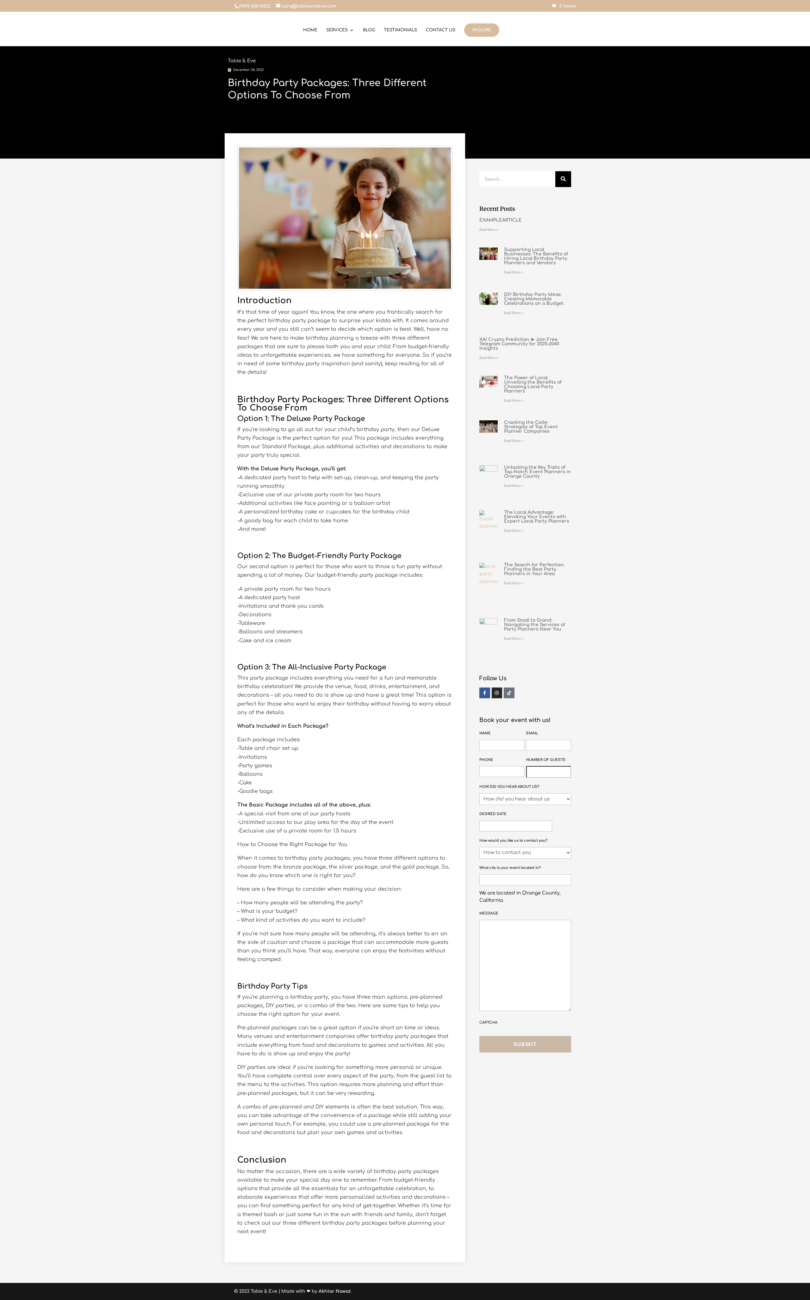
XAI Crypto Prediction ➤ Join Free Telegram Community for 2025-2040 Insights (519, 344)
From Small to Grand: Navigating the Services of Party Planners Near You (534, 624)
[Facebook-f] (484, 693)
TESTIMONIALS (400, 30)
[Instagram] (497, 693)
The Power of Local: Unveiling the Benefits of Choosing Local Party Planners (533, 384)
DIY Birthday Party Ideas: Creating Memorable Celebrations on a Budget (534, 299)
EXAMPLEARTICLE (500, 220)
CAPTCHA (488, 1023)
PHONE (486, 760)
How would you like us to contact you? (513, 840)
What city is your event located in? (510, 868)
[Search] (563, 179)
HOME (310, 30)
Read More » (488, 230)
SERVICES (337, 30)
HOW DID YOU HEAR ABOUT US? (509, 787)
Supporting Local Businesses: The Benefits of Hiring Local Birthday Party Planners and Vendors (536, 256)
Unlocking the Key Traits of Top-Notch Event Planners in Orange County (537, 472)
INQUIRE (481, 30)
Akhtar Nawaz (335, 1291)
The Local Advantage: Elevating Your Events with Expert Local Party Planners (536, 517)
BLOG (369, 30)
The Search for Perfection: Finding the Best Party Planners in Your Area (534, 569)
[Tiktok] (509, 693)
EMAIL (532, 733)
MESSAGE (488, 913)
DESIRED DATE (493, 814)
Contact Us (440, 30)
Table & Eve (242, 61)
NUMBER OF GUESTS (545, 760)
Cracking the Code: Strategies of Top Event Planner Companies (531, 427)
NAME (485, 733)
